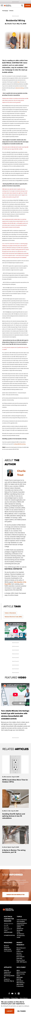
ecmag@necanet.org (9, 935)
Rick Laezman (7, 777)
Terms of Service (24, 998)
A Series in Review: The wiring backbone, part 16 (13, 851)
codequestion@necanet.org (19, 444)
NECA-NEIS (20, 977)
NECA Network (20, 982)
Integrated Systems (22, 923)
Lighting (19, 927)
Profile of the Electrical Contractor (20, 953)
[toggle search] (22, 5)
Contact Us (7, 979)
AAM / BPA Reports (22, 962)
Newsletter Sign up (9, 981)
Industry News (20, 925)
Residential (20, 930)
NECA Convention (21, 972)
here (18, 82)
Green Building (21, 921)
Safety (18, 932)
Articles (11, 10)
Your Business (20, 934)
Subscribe (27, 5)
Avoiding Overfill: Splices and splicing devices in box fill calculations (13, 816)
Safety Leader (7, 949)
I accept (10, 1011)
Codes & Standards (10, 613)
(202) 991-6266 (8, 932)
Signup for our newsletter (15, 894)
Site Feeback (6, 998)
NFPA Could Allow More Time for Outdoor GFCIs (15, 781)
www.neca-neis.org (20, 88)
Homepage (5, 10)
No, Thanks (21, 1011)
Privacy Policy (14, 998)
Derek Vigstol (7, 847)
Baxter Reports (20, 956)
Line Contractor (8, 951)
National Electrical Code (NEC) (13, 616)
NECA (18, 970)
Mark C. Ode (7, 811)
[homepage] (7, 5)
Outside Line (20, 928)
